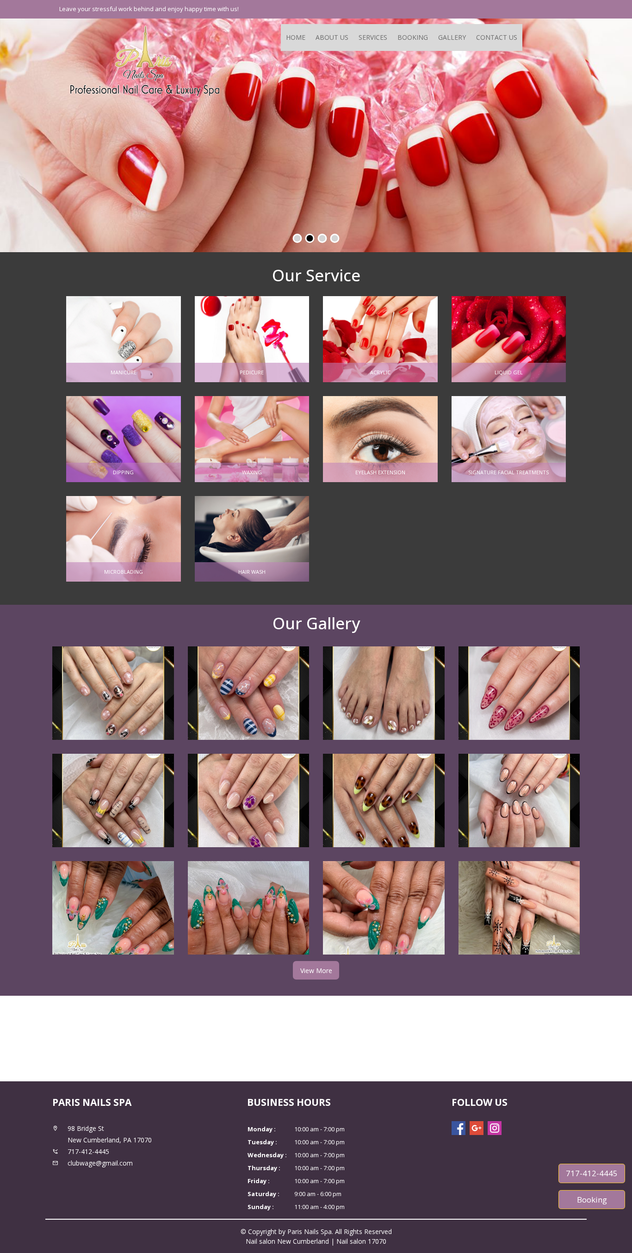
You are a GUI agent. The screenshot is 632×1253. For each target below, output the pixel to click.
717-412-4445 (592, 1173)
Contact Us (496, 37)
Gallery (452, 37)
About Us (332, 37)
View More (316, 970)
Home (295, 37)
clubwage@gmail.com (100, 1163)
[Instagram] (495, 1128)
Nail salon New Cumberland (287, 1241)
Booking (412, 37)
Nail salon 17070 (361, 1241)
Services (373, 37)
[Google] (476, 1128)
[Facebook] (458, 1128)
